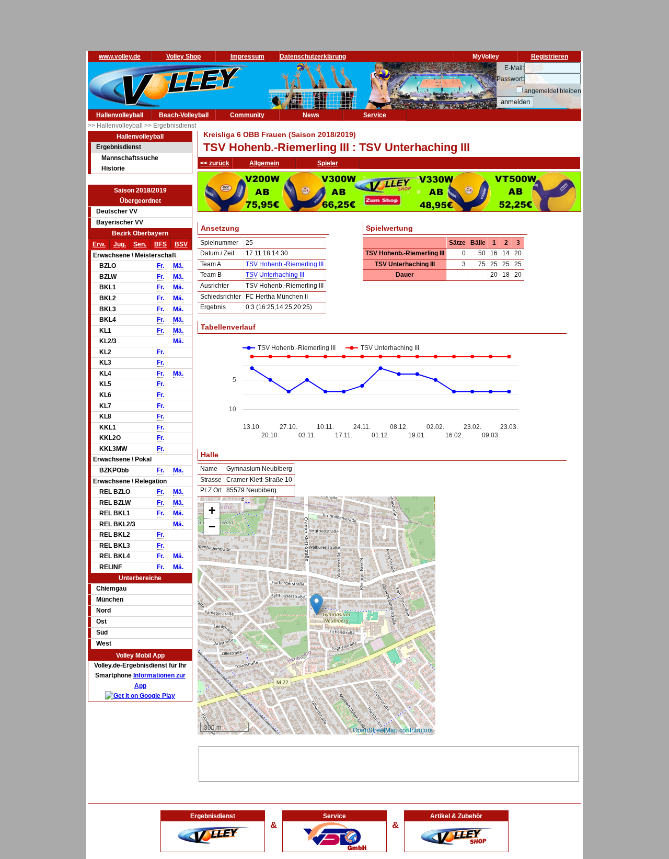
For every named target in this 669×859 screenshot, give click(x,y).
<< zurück (214, 163)
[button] (316, 604)
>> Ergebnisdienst (170, 125)
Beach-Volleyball (184, 115)
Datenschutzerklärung (313, 56)
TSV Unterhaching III (275, 274)
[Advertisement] (389, 762)
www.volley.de (120, 56)
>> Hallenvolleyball (116, 125)
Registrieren (549, 56)
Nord (103, 610)
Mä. (178, 265)
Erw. (99, 244)
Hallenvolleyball (119, 115)
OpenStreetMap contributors (393, 729)
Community (247, 115)
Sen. (139, 244)
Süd (102, 632)
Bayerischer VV (119, 222)
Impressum (247, 56)
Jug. (119, 244)
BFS (160, 244)
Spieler (327, 163)
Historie (113, 168)
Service (374, 115)
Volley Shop (183, 56)
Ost (101, 621)
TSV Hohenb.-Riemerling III (285, 264)
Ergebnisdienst (118, 147)
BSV (181, 244)
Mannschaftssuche (129, 158)
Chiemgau (111, 588)
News (311, 115)
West (103, 643)
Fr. (160, 265)
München (109, 599)
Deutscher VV (116, 211)
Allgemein (264, 163)
